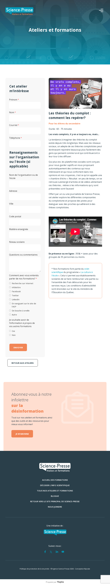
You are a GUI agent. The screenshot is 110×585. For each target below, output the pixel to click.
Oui (13, 331)
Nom (12, 112)
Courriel (14, 125)
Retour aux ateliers (23, 363)
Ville (11, 203)
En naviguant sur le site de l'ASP (24, 305)
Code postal (15, 216)
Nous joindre (55, 506)
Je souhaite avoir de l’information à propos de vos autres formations (22, 323)
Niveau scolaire (17, 241)
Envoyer (18, 347)
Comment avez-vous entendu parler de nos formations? (24, 277)
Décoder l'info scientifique (55, 485)
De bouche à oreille (21, 310)
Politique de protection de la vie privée (34, 569)
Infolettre (16, 287)
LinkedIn (15, 299)
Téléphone (15, 137)
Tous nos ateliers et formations (55, 490)
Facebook (16, 291)
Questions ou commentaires (23, 254)
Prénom (14, 99)
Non (14, 335)
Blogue (55, 496)
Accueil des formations (55, 480)
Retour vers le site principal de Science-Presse (55, 501)
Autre (14, 314)
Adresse (13, 190)
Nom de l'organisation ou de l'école (23, 176)
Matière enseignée (18, 229)
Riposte (87, 569)
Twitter (15, 295)
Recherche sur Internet (22, 283)
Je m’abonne (22, 433)
